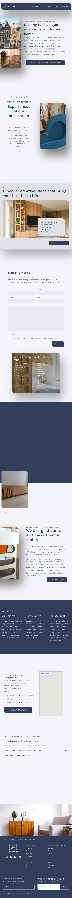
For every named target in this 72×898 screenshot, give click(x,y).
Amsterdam (12, 839)
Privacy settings (32, 893)
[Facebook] (11, 857)
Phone (39, 297)
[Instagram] (7, 857)
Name (10, 289)
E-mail (10, 297)
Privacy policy (21, 893)
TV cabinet (6, 512)
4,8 (25, 97)
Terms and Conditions (8, 893)
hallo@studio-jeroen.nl (19, 881)
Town (39, 289)
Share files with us (15, 334)
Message (11, 305)
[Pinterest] (15, 857)
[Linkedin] (19, 857)
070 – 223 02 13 (7, 881)
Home (4, 839)
